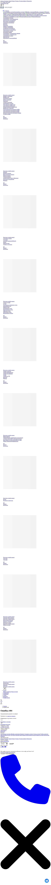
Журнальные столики (8, 313)
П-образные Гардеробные (9, 28)
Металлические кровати (8, 174)
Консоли (5, 377)
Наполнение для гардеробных (10, 38)
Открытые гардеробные (8, 22)
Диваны (5, 437)
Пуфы (12, 441)
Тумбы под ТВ (6, 376)
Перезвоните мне (4, 3)
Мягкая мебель (22, 14)
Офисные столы (6, 310)
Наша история (14, 691)
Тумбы (4, 375)
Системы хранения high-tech (9, 241)
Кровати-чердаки (7, 173)
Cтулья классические (17, 439)
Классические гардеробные (9, 20)
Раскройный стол (7, 306)
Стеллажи (5, 239)
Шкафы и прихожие (39, 12)
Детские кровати (7, 177)
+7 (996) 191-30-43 (6, 2)
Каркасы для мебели (7, 621)
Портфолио (5, 694)
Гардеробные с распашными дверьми (11, 33)
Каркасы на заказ (7, 622)
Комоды (5, 378)
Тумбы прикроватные (8, 372)
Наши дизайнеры (7, 691)
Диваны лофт (10, 437)
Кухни (31, 14)
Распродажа (28, 16)
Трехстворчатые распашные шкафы (11, 111)
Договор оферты (22, 1)
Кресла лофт (19, 440)
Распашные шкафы (7, 32)
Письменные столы (7, 308)
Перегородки (6, 37)
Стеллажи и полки (21, 13)
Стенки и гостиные (7, 102)
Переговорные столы (8, 309)
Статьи (4, 695)
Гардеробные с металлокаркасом (10, 19)
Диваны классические (18, 437)
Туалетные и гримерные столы (10, 305)
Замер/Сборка (12, 1)
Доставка (6, 1)
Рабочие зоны (6, 243)
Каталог (7, 10)
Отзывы (17, 1)
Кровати (22, 734)
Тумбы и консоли (44, 734)
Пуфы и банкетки (7, 441)
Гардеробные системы (19, 12)
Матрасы (5, 180)
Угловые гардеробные (8, 27)
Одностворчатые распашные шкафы (11, 109)
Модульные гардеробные (9, 21)
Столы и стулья (37, 13)
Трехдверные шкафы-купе (9, 105)
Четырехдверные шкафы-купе (10, 107)
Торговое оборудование (20, 15)
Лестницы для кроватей (8, 179)
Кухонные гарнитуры (8, 500)
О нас (4, 690)
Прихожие (5, 25)
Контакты (5, 696)
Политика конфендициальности (8, 752)
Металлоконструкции (42, 15)
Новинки (38, 16)
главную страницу (11, 716)
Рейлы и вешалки (7, 99)
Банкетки (16, 441)
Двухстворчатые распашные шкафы (11, 110)
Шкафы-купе (6, 97)
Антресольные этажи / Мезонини (10, 178)
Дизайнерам (6, 693)
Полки (4, 242)
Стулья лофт (9, 439)
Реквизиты (29, 1)
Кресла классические (11, 440)
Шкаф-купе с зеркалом (8, 108)
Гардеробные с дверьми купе (9, 34)
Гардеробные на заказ (8, 35)
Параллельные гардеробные (9, 29)
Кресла (4, 440)
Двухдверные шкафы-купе (9, 104)
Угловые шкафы (6, 114)
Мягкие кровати (7, 175)
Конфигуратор (6, 697)
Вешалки (5, 23)
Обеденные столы (7, 312)
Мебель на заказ (15, 16)
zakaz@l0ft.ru (3, 730)
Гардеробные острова (8, 31)
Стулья (4, 303)
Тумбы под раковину (8, 373)
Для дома (41, 14)
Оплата (2, 1)
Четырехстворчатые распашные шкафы (12, 113)
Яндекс (2, 741)
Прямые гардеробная (8, 26)
